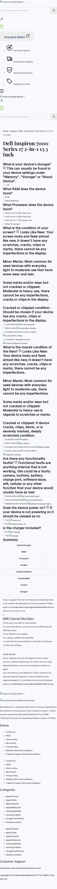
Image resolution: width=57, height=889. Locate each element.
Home (5, 131)
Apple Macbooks (13, 807)
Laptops (13, 131)
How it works (11, 739)
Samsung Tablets (13, 815)
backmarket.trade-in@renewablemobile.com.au (33, 607)
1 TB (7, 185)
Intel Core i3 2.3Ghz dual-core (18, 213)
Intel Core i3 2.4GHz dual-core (18, 216)
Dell (20, 131)
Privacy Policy (12, 747)
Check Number (9, 654)
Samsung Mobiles (13, 811)
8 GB (7, 197)
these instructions (11, 665)
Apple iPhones (12, 796)
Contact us (10, 732)
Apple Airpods (12, 803)
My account (11, 743)
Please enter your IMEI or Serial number (19, 623)
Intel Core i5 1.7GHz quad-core (18, 220)
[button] (28, 92)
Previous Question (18, 160)
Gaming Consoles (13, 822)
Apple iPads (11, 800)
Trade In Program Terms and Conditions (23, 754)
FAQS (8, 735)
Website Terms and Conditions (19, 750)
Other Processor (12, 224)
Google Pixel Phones (15, 818)
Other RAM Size (12, 201)
